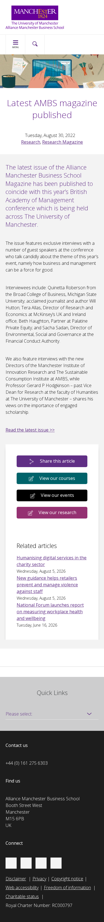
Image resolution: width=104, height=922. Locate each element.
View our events (57, 495)
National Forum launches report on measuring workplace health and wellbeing (50, 611)
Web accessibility (22, 887)
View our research (57, 512)
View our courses (57, 478)
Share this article (57, 461)
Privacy (39, 879)
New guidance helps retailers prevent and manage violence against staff (47, 584)
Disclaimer (16, 879)
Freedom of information (67, 887)
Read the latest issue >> (30, 430)
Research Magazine (62, 142)
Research (30, 142)
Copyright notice (67, 879)
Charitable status (22, 896)
